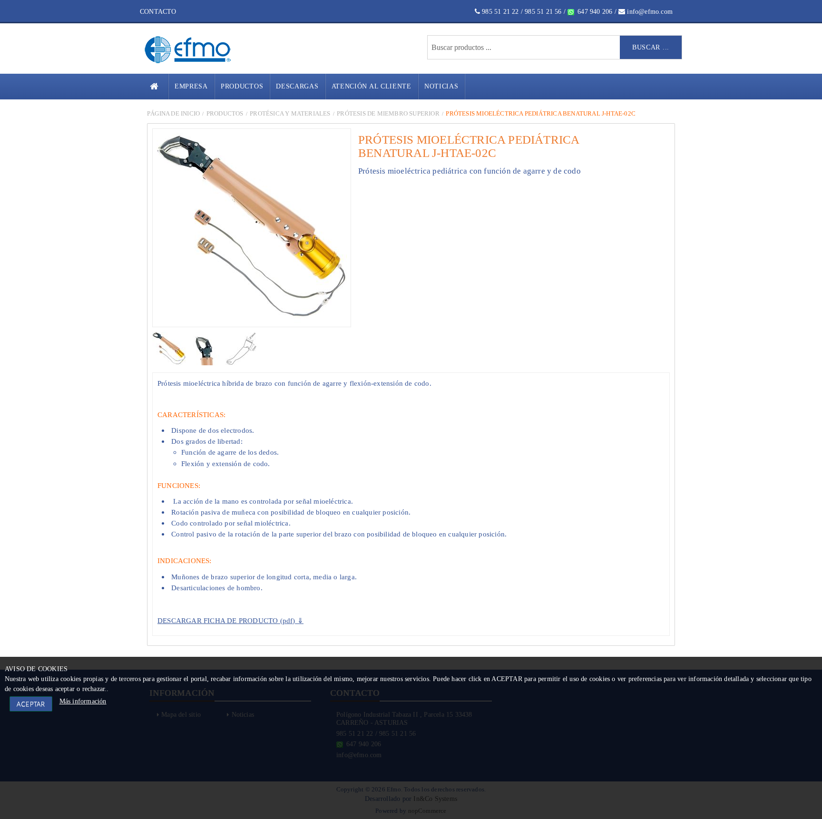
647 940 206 (594, 11)
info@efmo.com (649, 11)
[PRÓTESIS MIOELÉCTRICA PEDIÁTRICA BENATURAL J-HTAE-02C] (169, 347)
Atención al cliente (371, 86)
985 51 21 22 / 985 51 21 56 (521, 11)
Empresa (191, 86)
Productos (242, 86)
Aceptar (31, 704)
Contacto (158, 11)
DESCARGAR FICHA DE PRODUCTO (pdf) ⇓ (230, 620)
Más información (83, 701)
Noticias (441, 86)
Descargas (297, 86)
